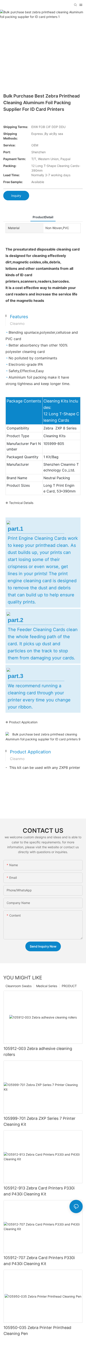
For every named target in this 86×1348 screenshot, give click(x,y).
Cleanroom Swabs (19, 986)
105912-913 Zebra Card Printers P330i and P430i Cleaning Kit (39, 1191)
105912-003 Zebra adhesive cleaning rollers (38, 1051)
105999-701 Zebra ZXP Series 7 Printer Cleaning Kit (39, 1121)
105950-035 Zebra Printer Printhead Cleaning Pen (37, 1330)
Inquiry (16, 195)
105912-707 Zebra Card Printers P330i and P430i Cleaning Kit (39, 1260)
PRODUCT (69, 986)
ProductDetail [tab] (43, 217)
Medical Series (46, 986)
